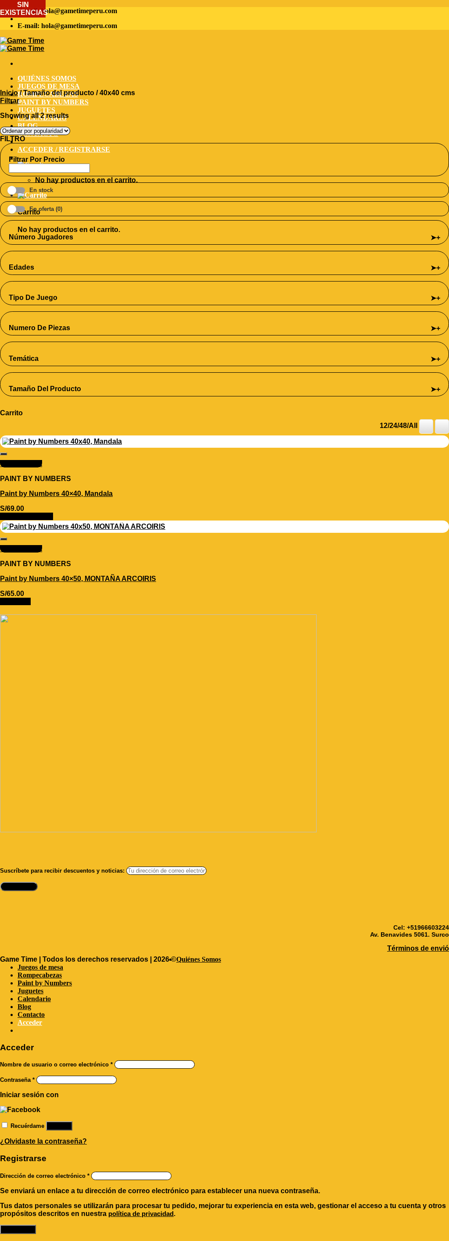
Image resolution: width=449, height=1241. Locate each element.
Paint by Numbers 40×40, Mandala (56, 493)
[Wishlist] (3, 454)
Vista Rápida (21, 463)
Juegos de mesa (49, 86)
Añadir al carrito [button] (26, 516)
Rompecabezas (40, 975)
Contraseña (17, 1080)
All (413, 425)
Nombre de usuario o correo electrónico (56, 1064)
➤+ (435, 237)
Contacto (31, 1014)
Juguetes (36, 110)
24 (393, 425)
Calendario (34, 998)
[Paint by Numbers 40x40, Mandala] (62, 441)
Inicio (9, 92)
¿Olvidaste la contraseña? (43, 1141)
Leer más (15, 601)
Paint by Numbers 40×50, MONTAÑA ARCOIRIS (78, 578)
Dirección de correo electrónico (44, 1176)
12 (384, 425)
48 (403, 425)
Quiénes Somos (47, 78)
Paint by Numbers (53, 102)
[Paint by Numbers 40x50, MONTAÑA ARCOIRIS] (83, 526)
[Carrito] (32, 195)
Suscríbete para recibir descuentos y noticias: (63, 870)
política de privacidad (141, 1213)
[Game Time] (22, 44)
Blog (28, 125)
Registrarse (18, 1229)
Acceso (59, 1126)
